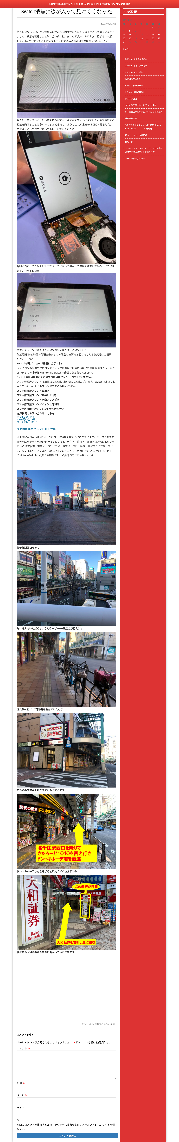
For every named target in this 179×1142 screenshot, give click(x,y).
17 (124, 38)
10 (124, 34)
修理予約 (129, 141)
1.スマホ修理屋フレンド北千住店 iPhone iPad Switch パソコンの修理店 (90, 4)
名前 (21, 1082)
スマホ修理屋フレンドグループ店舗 (140, 105)
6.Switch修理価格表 (134, 85)
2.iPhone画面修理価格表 (136, 59)
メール (22, 1095)
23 (159, 38)
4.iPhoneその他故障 (134, 72)
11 (130, 34)
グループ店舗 (131, 98)
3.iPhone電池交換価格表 (136, 65)
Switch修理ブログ (96, 1024)
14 (147, 34)
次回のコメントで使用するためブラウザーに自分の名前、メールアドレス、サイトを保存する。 (66, 1127)
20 (141, 38)
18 (130, 38)
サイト (20, 1107)
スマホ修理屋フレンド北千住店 (36, 429)
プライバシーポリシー (135, 158)
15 (153, 34)
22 (153, 38)
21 (147, 38)
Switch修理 (111, 1024)
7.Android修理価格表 (134, 92)
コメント (23, 1048)
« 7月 (126, 48)
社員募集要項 (131, 118)
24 (124, 41)
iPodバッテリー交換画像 (136, 135)
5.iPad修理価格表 (133, 78)
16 (159, 34)
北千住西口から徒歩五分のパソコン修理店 (143, 111)
